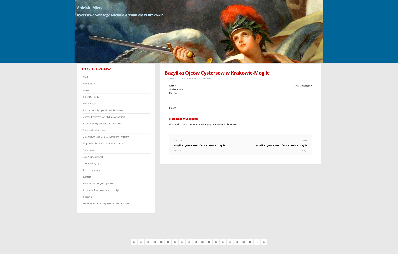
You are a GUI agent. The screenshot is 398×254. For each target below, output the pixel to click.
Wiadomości (89, 103)
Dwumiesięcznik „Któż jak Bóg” (99, 183)
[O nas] (148, 241)
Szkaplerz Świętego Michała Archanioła (103, 123)
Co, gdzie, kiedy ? (91, 96)
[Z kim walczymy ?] (223, 241)
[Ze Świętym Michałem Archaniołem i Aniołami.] (195, 241)
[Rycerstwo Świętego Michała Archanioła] (168, 241)
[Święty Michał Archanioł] (189, 241)
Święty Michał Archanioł (95, 130)
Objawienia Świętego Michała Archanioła (103, 143)
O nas (86, 90)
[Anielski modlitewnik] (216, 241)
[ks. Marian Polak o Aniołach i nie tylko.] (250, 241)
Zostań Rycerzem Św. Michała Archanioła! (104, 116)
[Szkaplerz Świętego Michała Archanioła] (182, 241)
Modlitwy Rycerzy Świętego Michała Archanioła (107, 203)
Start (85, 76)
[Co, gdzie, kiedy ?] (154, 241)
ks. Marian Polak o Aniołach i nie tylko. (102, 190)
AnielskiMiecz (172, 78)
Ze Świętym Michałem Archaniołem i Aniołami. (106, 136)
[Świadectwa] (209, 241)
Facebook (88, 196)
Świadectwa (89, 150)
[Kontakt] (236, 241)
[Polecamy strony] (230, 241)
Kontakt (87, 176)
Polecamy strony (91, 170)
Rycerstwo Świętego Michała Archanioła (103, 110)
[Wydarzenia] (141, 241)
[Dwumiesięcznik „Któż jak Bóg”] (243, 241)
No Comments (205, 78)
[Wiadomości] (161, 241)
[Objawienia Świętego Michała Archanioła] (202, 241)
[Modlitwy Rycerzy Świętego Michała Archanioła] (264, 241)
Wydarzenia (89, 83)
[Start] (134, 241)
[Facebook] (257, 241)
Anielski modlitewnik (93, 156)
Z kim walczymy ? (92, 163)
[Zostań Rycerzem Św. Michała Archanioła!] (175, 241)
